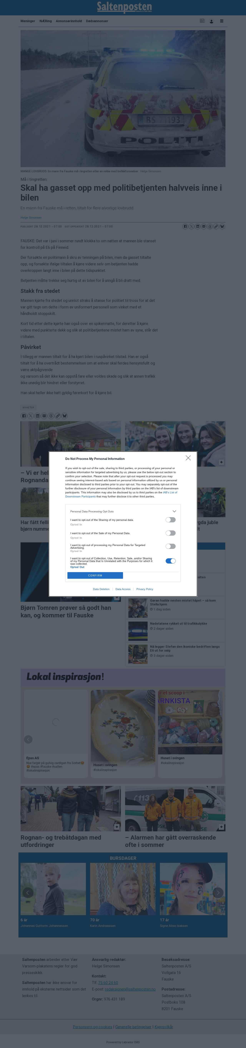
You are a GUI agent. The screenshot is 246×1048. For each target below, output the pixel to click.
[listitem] (123, 511)
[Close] (189, 459)
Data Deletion (101, 589)
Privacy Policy (144, 589)
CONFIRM (95, 575)
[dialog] (123, 524)
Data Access (123, 589)
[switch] (171, 519)
